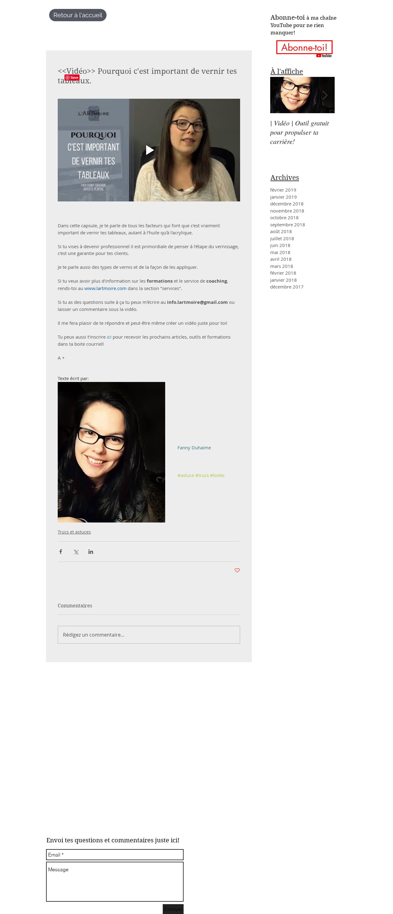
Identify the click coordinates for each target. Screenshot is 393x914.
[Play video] (149, 150)
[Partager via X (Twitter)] (76, 551)
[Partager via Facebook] (61, 551)
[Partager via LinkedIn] (91, 551)
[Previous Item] (280, 95)
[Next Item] (325, 95)
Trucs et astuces (74, 532)
